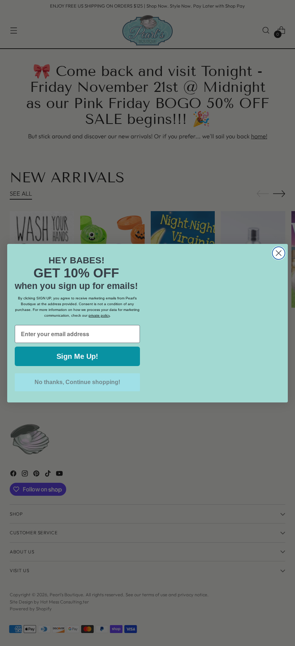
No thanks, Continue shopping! (77, 382)
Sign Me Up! (77, 356)
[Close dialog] (278, 238)
